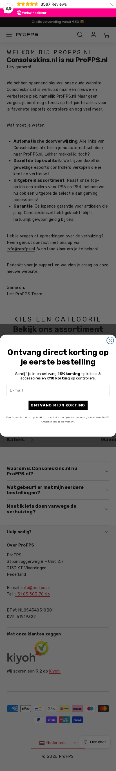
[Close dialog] (110, 340)
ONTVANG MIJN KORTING (58, 405)
